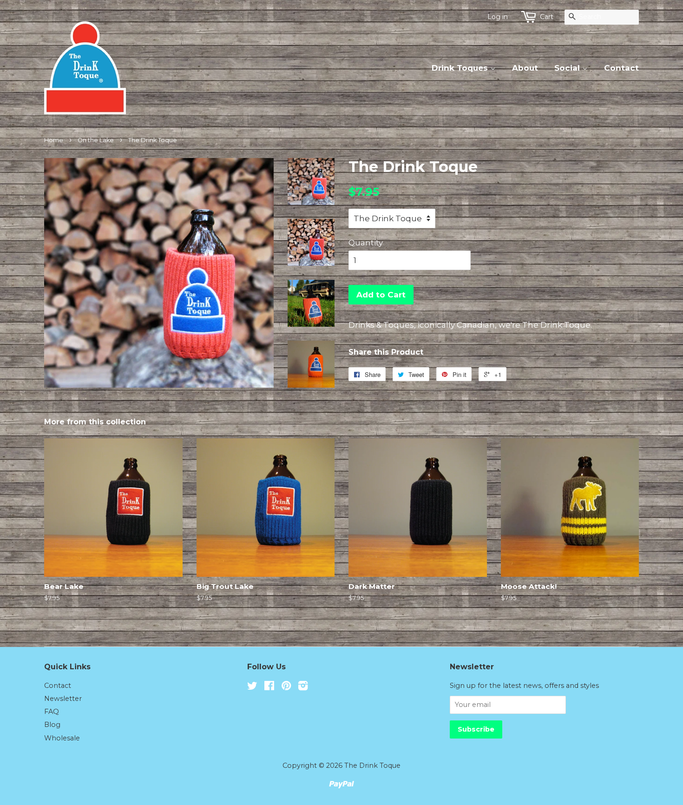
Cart (546, 17)
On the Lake (96, 140)
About (525, 68)
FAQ (51, 711)
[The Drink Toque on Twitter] (252, 687)
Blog (52, 724)
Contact (621, 68)
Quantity (365, 242)
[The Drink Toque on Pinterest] (286, 687)
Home (53, 140)
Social (568, 68)
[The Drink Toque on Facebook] (269, 687)
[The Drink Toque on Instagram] (303, 687)
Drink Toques (461, 68)
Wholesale (62, 738)
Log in (497, 17)
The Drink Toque (372, 765)
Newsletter (63, 698)
